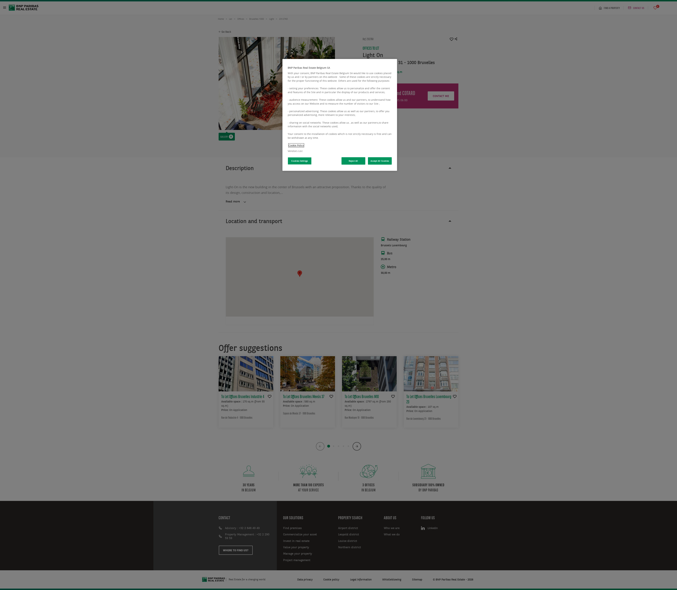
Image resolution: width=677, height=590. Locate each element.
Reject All (353, 161)
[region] (339, 115)
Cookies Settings (299, 161)
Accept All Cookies (380, 161)
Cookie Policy (296, 145)
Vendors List (295, 151)
